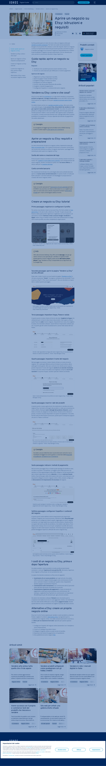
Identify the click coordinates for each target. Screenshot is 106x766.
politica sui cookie (40, 752)
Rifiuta (37, 753)
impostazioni (43, 750)
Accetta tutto (29, 747)
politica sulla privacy (7, 753)
